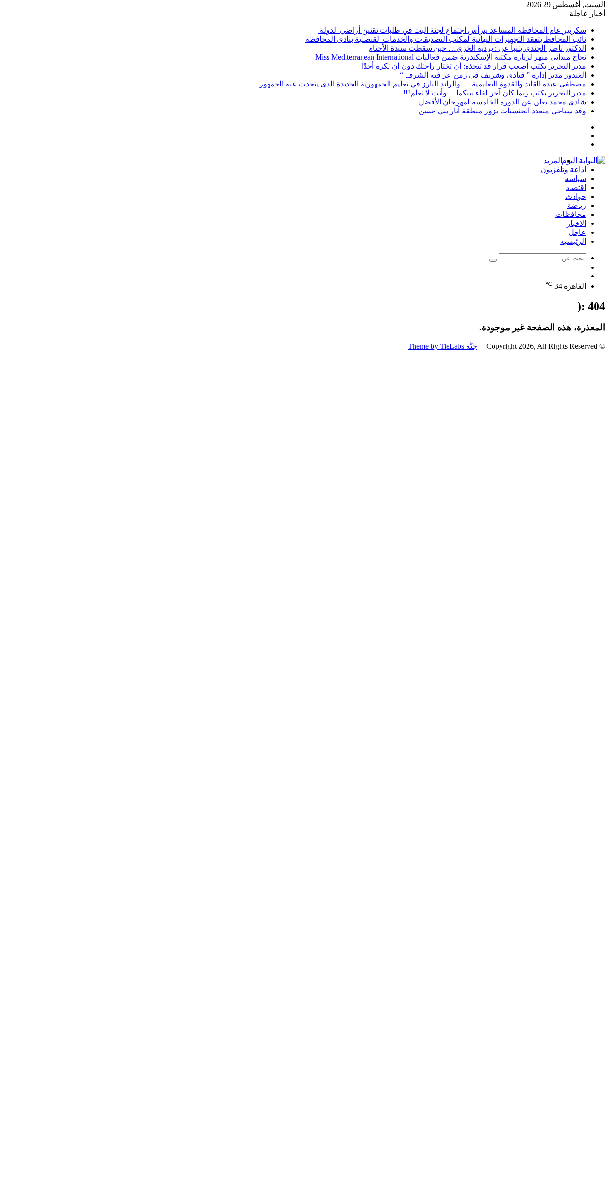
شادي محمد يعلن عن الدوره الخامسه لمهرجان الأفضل (502, 102)
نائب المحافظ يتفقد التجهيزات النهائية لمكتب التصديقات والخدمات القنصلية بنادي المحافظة (445, 39)
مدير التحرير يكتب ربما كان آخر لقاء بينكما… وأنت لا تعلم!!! (494, 93)
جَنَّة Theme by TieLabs (442, 346)
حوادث (575, 196)
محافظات (570, 214)
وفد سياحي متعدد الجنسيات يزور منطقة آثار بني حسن (502, 111)
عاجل (577, 232)
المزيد (553, 160)
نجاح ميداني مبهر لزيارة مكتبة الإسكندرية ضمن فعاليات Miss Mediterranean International (450, 57)
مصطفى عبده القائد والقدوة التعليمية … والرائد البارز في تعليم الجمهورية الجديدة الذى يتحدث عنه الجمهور (422, 84)
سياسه (575, 178)
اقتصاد (576, 187)
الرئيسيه (573, 241)
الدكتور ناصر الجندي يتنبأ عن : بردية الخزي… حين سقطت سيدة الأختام (477, 48)
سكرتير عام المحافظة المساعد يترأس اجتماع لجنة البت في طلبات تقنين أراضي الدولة (452, 30)
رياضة (576, 205)
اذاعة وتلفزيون (563, 169)
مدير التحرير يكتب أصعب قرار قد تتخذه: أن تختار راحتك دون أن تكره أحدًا (474, 66)
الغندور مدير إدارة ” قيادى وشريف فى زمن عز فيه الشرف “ (493, 75)
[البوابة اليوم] (583, 160)
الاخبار (576, 223)
